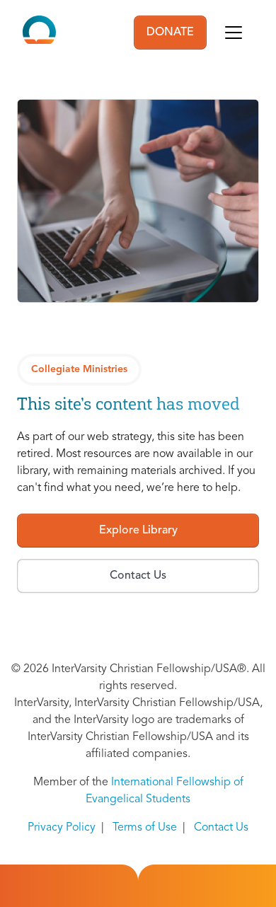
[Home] (39, 33)
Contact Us (221, 827)
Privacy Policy (62, 827)
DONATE (170, 32)
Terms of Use (145, 827)
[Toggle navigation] (233, 32)
